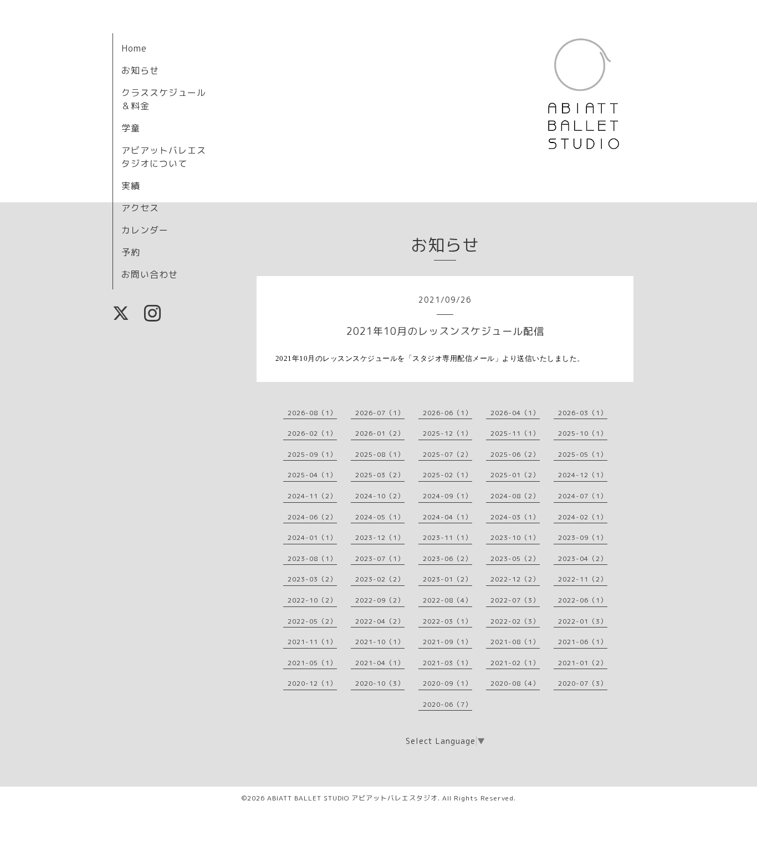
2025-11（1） (515, 433)
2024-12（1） (582, 475)
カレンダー (144, 230)
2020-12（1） (312, 683)
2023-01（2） (447, 579)
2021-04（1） (380, 662)
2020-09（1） (447, 683)
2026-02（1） (312, 433)
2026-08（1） (312, 412)
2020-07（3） (582, 683)
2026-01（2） (380, 433)
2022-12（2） (515, 579)
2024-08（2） (515, 496)
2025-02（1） (447, 475)
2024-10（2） (380, 496)
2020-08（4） (515, 683)
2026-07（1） (380, 412)
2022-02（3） (515, 621)
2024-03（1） (515, 517)
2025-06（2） (515, 454)
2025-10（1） (582, 433)
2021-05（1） (312, 662)
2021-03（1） (447, 662)
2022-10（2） (312, 600)
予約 (130, 252)
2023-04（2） (582, 558)
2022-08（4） (447, 600)
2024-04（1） (447, 517)
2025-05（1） (582, 454)
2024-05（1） (380, 517)
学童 (130, 128)
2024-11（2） (312, 496)
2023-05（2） (515, 558)
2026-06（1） (447, 412)
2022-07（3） (515, 600)
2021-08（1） (515, 641)
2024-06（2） (312, 517)
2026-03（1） (582, 412)
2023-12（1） (380, 537)
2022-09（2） (380, 600)
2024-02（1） (582, 517)
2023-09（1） (582, 537)
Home (134, 48)
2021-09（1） (447, 641)
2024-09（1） (447, 496)
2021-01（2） (582, 662)
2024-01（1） (312, 537)
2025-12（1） (447, 433)
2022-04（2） (380, 621)
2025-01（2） (515, 475)
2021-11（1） (312, 641)
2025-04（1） (312, 475)
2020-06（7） (447, 704)
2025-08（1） (380, 454)
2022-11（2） (582, 579)
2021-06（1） (582, 641)
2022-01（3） (582, 621)
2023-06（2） (447, 558)
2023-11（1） (447, 537)
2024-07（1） (582, 496)
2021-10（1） (380, 641)
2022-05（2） (312, 621)
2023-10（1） (515, 537)
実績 (130, 186)
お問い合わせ (149, 274)
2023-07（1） (380, 558)
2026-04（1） (515, 412)
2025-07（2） (447, 454)
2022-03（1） (447, 621)
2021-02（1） (515, 662)
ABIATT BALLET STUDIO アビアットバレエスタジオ (352, 798)
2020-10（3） (380, 683)
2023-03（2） (312, 579)
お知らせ (140, 70)
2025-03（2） (380, 475)
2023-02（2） (380, 579)
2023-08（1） (312, 558)
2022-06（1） (582, 600)
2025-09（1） (312, 454)
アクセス (140, 208)
